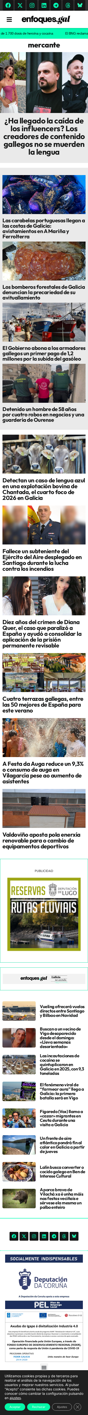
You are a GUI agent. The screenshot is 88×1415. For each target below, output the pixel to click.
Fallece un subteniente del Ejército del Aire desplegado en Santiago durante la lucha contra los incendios (42, 559)
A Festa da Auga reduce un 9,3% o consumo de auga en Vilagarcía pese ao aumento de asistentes (42, 772)
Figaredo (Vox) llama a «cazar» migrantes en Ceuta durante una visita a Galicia (61, 1118)
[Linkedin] (44, 5)
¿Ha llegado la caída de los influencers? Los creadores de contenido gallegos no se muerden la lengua (44, 136)
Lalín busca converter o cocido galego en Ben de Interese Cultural (62, 1171)
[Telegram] (56, 5)
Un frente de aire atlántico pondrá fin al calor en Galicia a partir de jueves (62, 1144)
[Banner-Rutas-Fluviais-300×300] (44, 949)
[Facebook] (8, 5)
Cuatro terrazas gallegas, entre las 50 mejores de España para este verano (42, 704)
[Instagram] (32, 5)
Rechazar (38, 1407)
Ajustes (62, 1407)
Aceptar (15, 1407)
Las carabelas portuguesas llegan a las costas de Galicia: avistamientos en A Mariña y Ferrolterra (43, 228)
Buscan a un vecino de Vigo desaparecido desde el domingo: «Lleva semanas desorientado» (60, 1037)
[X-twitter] (20, 5)
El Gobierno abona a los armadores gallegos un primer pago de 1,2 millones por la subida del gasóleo (44, 353)
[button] (44, 1367)
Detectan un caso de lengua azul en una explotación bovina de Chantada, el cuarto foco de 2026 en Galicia (43, 489)
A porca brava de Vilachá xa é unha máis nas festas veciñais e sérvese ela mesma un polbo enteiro (61, 1198)
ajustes (15, 1398)
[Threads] (68, 5)
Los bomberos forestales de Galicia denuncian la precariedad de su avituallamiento (43, 292)
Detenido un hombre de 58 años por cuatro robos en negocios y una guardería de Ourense (43, 414)
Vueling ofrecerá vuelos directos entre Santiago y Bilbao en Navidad (62, 1011)
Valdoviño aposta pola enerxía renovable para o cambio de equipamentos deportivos (41, 840)
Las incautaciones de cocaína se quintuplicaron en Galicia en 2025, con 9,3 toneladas (62, 1064)
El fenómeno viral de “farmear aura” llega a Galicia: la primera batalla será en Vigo (62, 1091)
